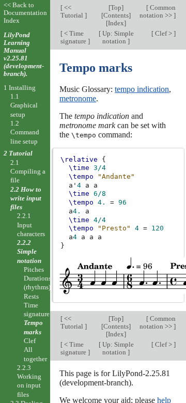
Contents (116, 15)
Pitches (34, 269)
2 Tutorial (18, 153)
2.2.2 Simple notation (29, 252)
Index (116, 23)
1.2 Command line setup (24, 132)
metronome (77, 98)
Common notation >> (158, 11)
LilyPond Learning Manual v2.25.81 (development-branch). (24, 54)
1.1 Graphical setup (24, 105)
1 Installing (20, 87)
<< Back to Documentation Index (25, 12)
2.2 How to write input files (25, 198)
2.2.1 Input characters (31, 225)
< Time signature (74, 37)
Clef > (163, 33)
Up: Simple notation (117, 37)
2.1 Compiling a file (27, 171)
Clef (30, 341)
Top (116, 7)
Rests (31, 296)
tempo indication (142, 89)
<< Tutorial (72, 11)
